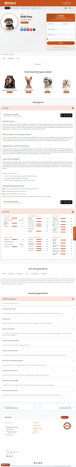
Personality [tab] (11, 273)
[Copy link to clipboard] (34, 29)
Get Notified (9, 92)
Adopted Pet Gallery (25, 8)
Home (2, 54)
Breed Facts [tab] (44, 273)
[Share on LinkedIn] (25, 29)
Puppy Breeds (34, 8)
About (3, 58)
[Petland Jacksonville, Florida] (10, 3)
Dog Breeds (6, 54)
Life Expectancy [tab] (34, 273)
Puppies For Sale (15, 8)
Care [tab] (27, 273)
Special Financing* (37, 425)
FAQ (17, 58)
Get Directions (10, 434)
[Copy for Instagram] (31, 29)
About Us (35, 427)
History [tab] (4, 273)
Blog (40, 8)
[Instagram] (12, 456)
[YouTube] (9, 456)
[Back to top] (70, 417)
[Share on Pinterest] (28, 29)
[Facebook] (7, 456)
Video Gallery (36, 432)
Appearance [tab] (20, 273)
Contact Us (35, 430)
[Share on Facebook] (21, 29)
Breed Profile (10, 58)
